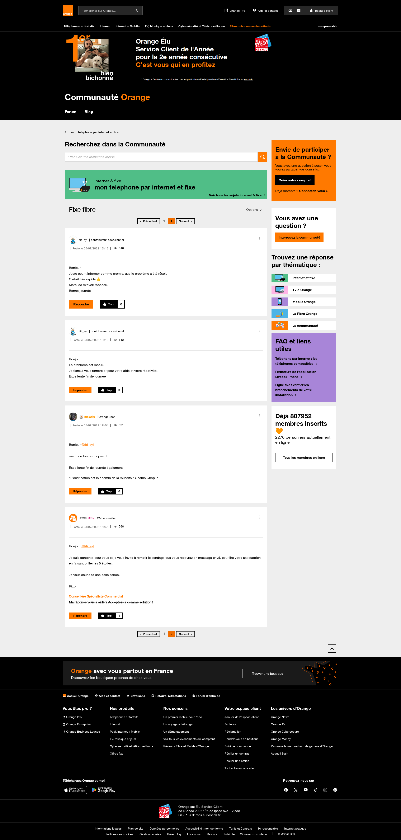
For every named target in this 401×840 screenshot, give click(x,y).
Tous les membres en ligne (304, 457)
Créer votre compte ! (295, 180)
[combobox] (161, 157)
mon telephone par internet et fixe (94, 132)
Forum (70, 111)
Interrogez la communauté (299, 237)
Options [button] (252, 209)
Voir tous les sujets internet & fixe (235, 195)
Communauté (107, 96)
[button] (259, 238)
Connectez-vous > (313, 191)
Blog (89, 111)
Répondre (81, 304)
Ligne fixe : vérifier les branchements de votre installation (293, 390)
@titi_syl (87, 444)
